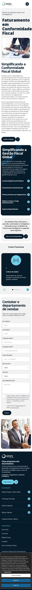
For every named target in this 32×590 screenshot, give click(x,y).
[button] (4, 289)
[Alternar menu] (27, 4)
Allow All (16, 585)
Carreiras (5, 533)
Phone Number (7, 355)
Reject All (16, 580)
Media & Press (6, 537)
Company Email (7, 347)
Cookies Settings (16, 575)
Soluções (4, 541)
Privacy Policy (19, 406)
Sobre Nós (5, 530)
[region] (16, 570)
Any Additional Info (8, 381)
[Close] (30, 554)
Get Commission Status (9, 545)
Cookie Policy (7, 572)
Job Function (6, 364)
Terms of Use (15, 407)
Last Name (6, 330)
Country (5, 372)
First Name (6, 321)
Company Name (7, 338)
